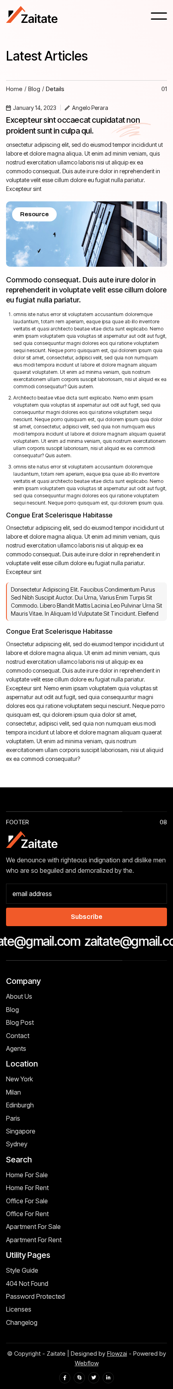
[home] (32, 16)
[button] (159, 16)
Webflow (87, 1363)
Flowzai (117, 1353)
